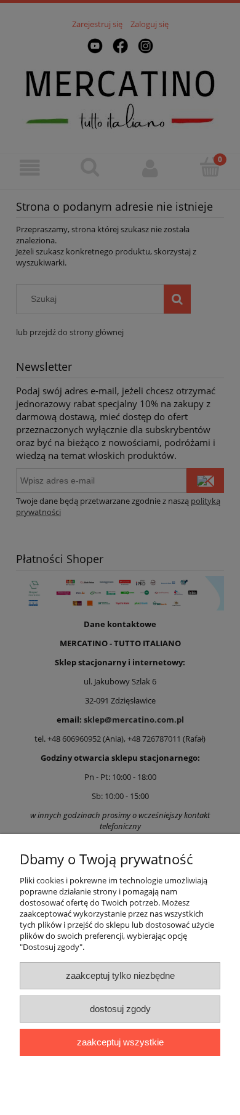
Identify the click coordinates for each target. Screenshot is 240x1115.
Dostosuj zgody (120, 1009)
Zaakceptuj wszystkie (120, 1042)
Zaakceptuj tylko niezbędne (120, 975)
